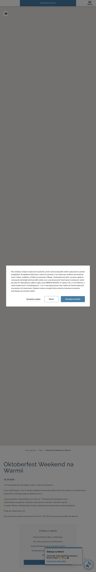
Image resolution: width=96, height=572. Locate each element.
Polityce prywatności (38, 277)
